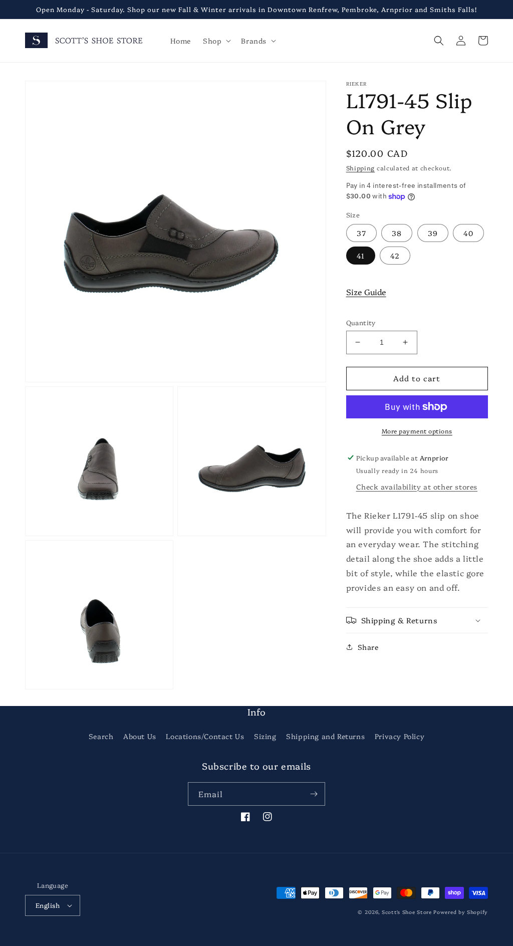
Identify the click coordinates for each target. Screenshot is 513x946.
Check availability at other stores (416, 487)
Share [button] (368, 647)
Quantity (361, 322)
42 (395, 256)
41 (361, 256)
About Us (139, 736)
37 (361, 233)
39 (433, 233)
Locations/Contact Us (205, 736)
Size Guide (366, 291)
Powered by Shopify (460, 911)
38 (397, 233)
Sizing (265, 736)
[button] (216, 40)
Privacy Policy (399, 736)
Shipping (360, 167)
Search (101, 736)
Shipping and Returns (325, 736)
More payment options (417, 430)
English (48, 904)
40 (468, 233)
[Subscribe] (314, 794)
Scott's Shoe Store (407, 911)
